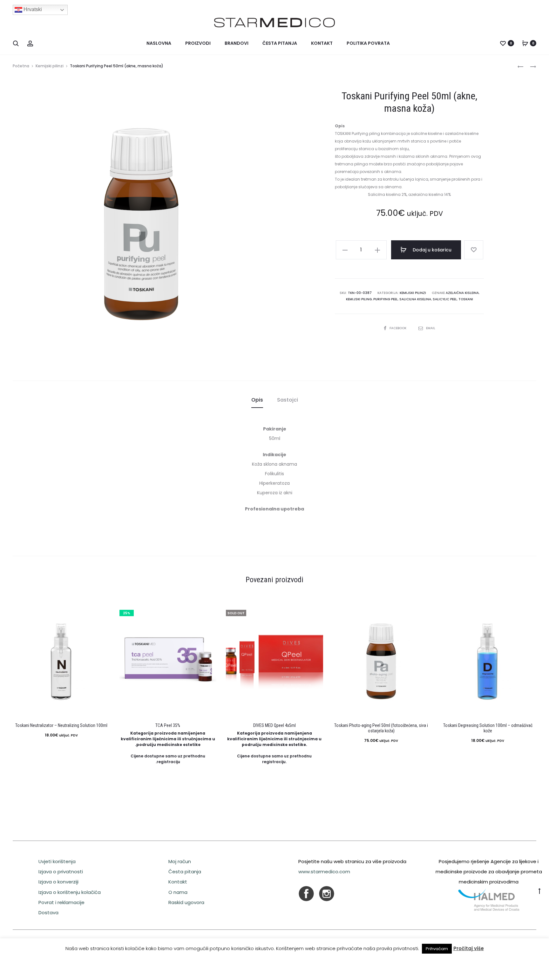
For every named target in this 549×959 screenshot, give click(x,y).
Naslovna (158, 43)
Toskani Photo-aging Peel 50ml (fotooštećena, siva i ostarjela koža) (381, 728)
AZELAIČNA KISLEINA (462, 292)
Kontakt (322, 43)
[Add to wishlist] (473, 249)
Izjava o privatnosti (60, 871)
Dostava (48, 912)
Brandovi (236, 43)
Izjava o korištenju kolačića (69, 892)
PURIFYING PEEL (385, 299)
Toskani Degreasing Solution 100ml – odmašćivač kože (487, 728)
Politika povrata (368, 43)
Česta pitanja (279, 43)
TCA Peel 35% (167, 725)
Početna (21, 66)
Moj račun (179, 861)
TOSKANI (465, 299)
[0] (503, 43)
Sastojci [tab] (287, 399)
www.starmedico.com (324, 871)
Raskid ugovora (186, 902)
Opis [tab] (257, 399)
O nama (177, 892)
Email (430, 328)
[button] (345, 249)
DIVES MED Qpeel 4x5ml (274, 725)
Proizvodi (198, 43)
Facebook (398, 328)
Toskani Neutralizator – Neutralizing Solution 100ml (61, 725)
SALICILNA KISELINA (415, 299)
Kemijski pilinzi (50, 66)
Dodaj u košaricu (431, 250)
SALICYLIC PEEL (445, 299)
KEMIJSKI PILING (359, 299)
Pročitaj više (468, 948)
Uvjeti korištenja (57, 861)
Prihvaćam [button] (437, 949)
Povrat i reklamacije (61, 902)
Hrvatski (32, 9)
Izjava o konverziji (58, 881)
